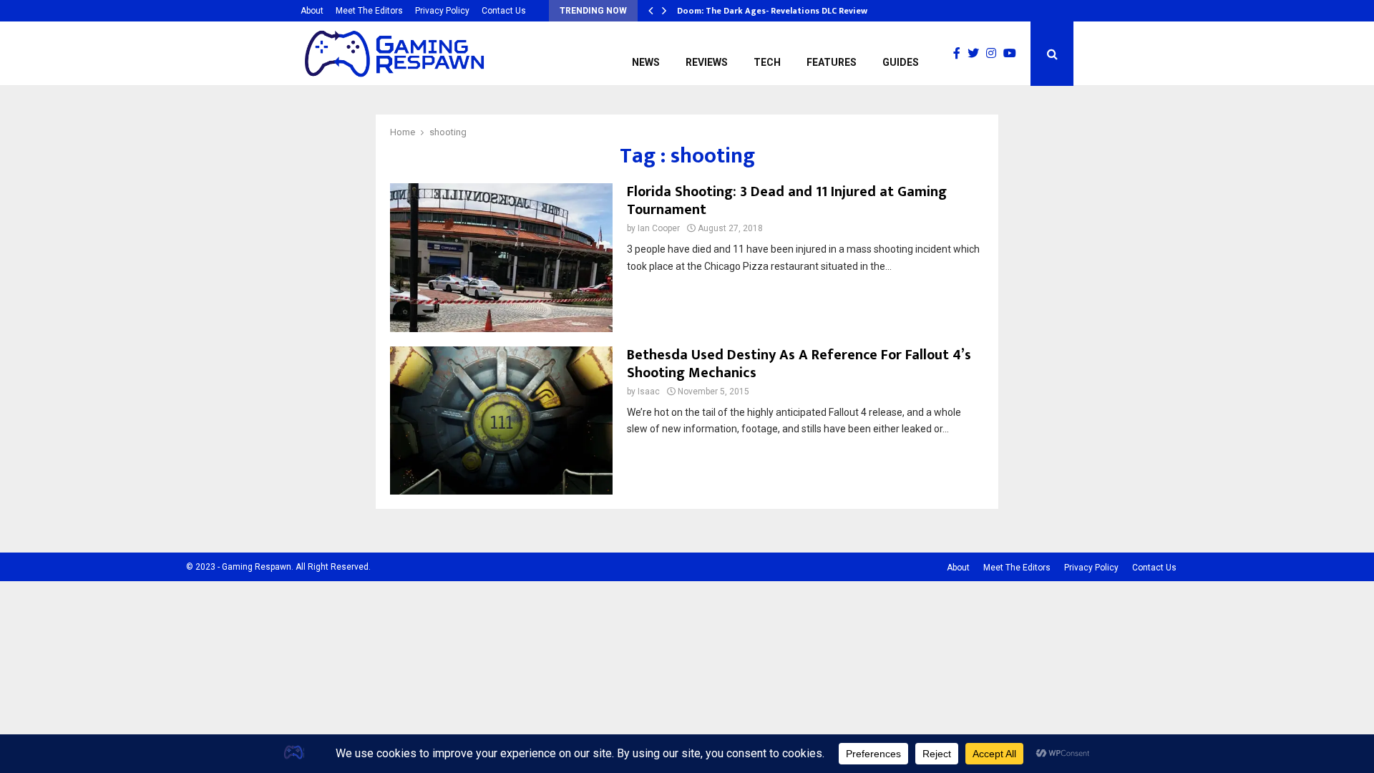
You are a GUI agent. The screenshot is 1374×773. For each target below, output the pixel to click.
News (646, 62)
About (312, 11)
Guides (900, 62)
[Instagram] (994, 53)
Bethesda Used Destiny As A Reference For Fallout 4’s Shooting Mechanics (799, 364)
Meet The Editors (369, 11)
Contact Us (504, 11)
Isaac (649, 391)
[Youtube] (1013, 53)
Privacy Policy (442, 11)
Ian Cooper (659, 228)
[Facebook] (960, 53)
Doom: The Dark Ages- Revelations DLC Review (772, 11)
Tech (767, 62)
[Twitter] (977, 53)
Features (832, 62)
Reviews (707, 62)
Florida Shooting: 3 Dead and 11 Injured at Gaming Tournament (787, 201)
